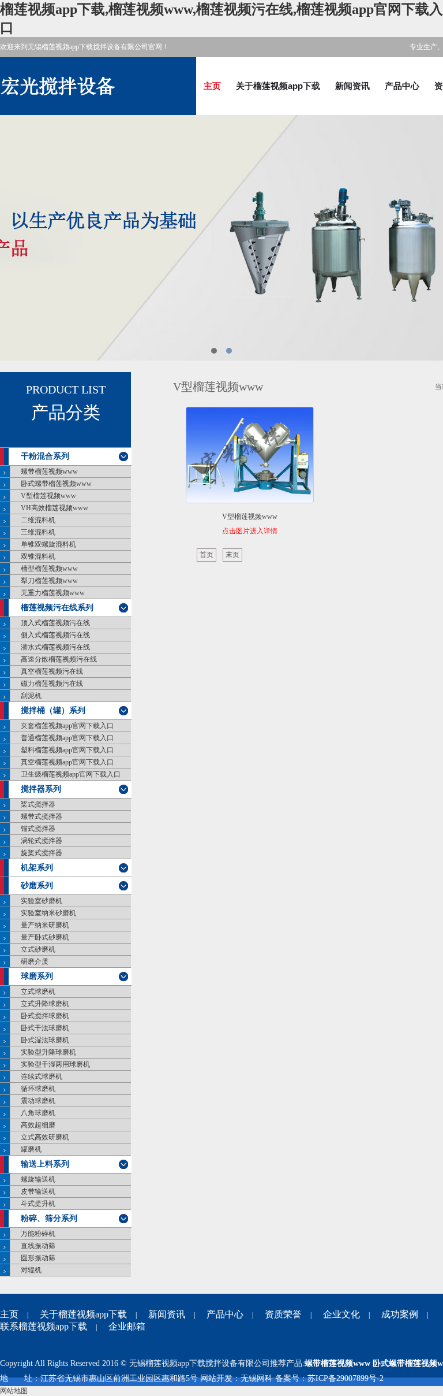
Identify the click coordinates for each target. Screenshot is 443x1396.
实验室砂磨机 (41, 901)
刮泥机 (31, 696)
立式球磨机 (38, 991)
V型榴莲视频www (48, 496)
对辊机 (31, 1270)
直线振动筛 (38, 1246)
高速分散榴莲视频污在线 (59, 659)
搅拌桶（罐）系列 (53, 710)
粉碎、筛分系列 (49, 1218)
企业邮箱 (126, 1326)
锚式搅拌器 (38, 829)
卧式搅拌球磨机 (45, 1016)
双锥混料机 (38, 556)
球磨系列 (37, 976)
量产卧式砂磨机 (45, 937)
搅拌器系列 (41, 789)
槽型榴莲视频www (49, 569)
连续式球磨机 (41, 1076)
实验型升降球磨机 (48, 1052)
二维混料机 (38, 520)
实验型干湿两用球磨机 (55, 1064)
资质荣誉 (283, 1314)
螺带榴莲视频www (49, 471)
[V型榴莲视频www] (250, 457)
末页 (232, 555)
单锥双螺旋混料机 (48, 544)
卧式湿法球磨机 (45, 1040)
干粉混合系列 (45, 456)
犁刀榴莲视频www (49, 581)
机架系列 (37, 867)
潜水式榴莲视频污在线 (55, 647)
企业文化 (341, 1314)
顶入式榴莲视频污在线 (55, 623)
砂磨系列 (37, 885)
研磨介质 (34, 961)
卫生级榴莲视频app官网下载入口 (71, 774)
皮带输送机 (38, 1191)
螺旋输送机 (38, 1179)
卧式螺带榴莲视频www (56, 484)
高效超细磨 (38, 1125)
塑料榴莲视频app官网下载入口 (67, 750)
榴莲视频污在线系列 (57, 607)
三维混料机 (38, 532)
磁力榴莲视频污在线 (52, 684)
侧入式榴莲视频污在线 (55, 635)
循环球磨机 (38, 1089)
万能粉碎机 (38, 1234)
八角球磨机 (38, 1113)
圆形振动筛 (38, 1258)
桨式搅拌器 (38, 804)
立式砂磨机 (38, 949)
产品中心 (402, 86)
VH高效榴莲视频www (54, 508)
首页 (206, 555)
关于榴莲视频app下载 (278, 86)
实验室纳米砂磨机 (48, 913)
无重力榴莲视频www (53, 593)
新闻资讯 (352, 86)
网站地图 (14, 1391)
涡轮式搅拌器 (41, 841)
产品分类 (65, 412)
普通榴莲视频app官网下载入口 (67, 738)
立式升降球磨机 (45, 1004)
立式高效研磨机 (45, 1137)
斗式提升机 (38, 1204)
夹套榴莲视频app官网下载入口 (67, 726)
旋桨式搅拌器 (41, 853)
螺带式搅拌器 (41, 816)
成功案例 (399, 1314)
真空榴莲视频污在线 (52, 671)
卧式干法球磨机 (45, 1028)
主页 (212, 86)
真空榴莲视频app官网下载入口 (67, 762)
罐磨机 (31, 1149)
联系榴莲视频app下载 (43, 1326)
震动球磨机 (38, 1101)
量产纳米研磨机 (45, 925)
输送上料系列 (45, 1164)
